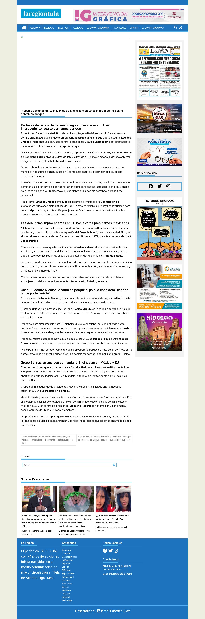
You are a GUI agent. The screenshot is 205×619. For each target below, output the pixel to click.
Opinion (134, 28)
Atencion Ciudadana (98, 28)
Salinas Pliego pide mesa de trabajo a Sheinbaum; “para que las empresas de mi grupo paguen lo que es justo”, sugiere (104, 438)
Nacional (78, 28)
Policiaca (35, 28)
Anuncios (66, 550)
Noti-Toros (67, 583)
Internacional (68, 577)
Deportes (66, 563)
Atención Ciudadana (153, 28)
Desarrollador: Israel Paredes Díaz (102, 611)
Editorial (65, 567)
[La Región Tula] (23, 27)
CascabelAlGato (69, 557)
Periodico (66, 590)
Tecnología (119, 28)
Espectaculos (68, 573)
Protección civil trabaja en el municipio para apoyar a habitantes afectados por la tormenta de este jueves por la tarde (47, 440)
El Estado (63, 28)
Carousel (66, 553)
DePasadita (67, 560)
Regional (49, 28)
